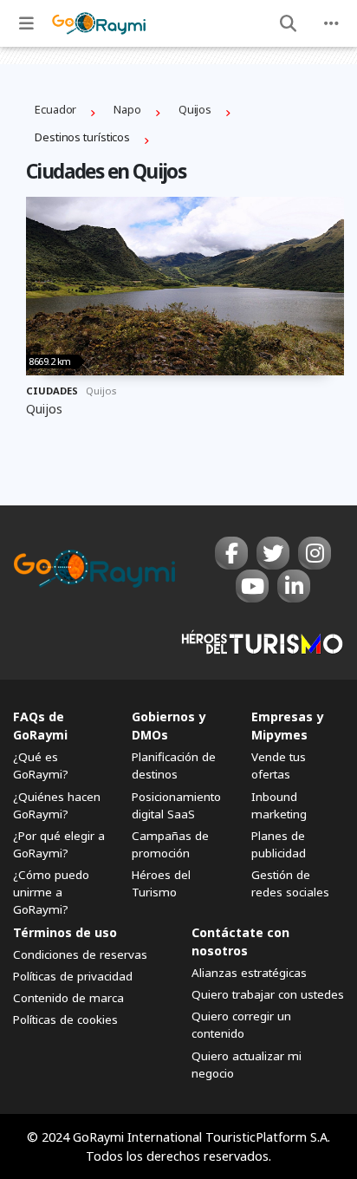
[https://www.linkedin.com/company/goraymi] (293, 586)
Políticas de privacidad (73, 976)
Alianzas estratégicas (249, 972)
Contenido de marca (68, 998)
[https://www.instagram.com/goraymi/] (314, 553)
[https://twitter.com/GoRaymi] (272, 553)
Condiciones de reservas (80, 954)
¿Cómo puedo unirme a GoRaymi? (51, 892)
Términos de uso (65, 932)
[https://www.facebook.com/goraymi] (231, 553)
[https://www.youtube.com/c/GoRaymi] (252, 586)
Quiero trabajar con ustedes (267, 994)
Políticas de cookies (65, 1019)
